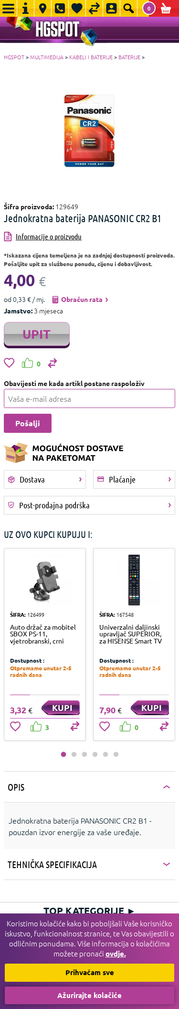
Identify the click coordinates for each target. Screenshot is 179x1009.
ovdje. (115, 953)
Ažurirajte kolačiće (89, 995)
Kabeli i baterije (91, 57)
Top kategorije (89, 910)
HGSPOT (14, 57)
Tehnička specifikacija (52, 864)
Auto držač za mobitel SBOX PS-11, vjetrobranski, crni (43, 634)
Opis (16, 787)
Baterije (129, 57)
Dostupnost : (27, 660)
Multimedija (46, 57)
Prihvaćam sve (89, 972)
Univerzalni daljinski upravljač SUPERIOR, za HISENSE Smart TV (130, 634)
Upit (36, 334)
